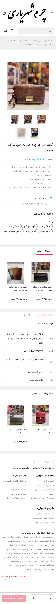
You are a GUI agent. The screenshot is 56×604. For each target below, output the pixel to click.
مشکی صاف (13, 226)
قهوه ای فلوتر (28, 226)
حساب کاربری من (18, 494)
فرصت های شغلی (45, 513)
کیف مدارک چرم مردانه (22, 40)
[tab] (44, 315)
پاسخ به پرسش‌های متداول (44, 492)
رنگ (51, 221)
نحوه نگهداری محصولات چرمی (42, 500)
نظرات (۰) (28, 315)
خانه (51, 40)
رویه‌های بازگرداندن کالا (15, 498)
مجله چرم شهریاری (45, 485)
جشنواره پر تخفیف (45, 522)
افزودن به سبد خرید (14, 598)
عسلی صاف (30, 231)
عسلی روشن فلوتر (12, 231)
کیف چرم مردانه (40, 40)
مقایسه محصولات (17, 489)
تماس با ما (49, 481)
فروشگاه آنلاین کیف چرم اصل (14, 483)
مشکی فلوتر (44, 226)
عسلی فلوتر (44, 231)
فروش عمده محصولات (43, 518)
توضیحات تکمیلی (44, 315)
